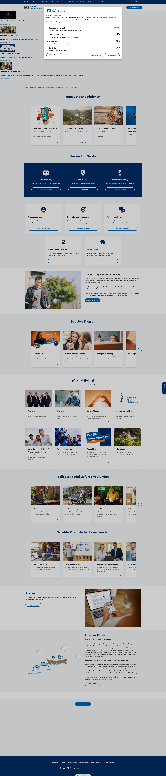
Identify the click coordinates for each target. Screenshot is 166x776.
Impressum (66, 22)
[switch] (118, 34)
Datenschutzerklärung (53, 22)
